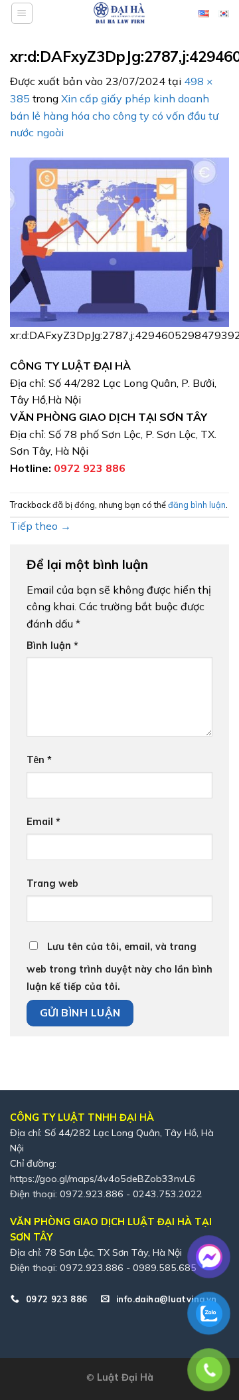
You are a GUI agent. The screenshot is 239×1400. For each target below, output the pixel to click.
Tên (39, 760)
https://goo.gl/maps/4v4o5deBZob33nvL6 (102, 1179)
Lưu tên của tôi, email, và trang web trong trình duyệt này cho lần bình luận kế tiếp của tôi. (119, 966)
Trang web (52, 883)
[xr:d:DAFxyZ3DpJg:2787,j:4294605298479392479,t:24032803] (119, 240)
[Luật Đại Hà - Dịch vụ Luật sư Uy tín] (119, 13)
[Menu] (22, 13)
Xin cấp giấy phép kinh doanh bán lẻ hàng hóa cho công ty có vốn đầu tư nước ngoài (114, 115)
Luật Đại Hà (125, 1377)
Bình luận (52, 645)
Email (43, 822)
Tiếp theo (40, 525)
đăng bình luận (197, 504)
